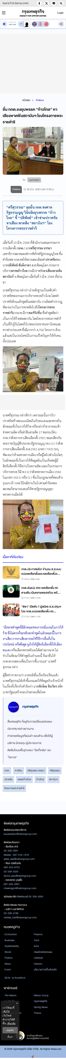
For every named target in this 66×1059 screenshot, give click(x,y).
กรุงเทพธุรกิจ (40, 1001)
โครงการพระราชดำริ (14, 788)
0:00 (10, 24)
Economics (11, 934)
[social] (39, 3)
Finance (38, 934)
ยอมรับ (10, 1030)
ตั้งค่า (10, 1036)
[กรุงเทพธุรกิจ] (33, 12)
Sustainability (12, 946)
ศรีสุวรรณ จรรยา (36, 770)
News (8, 964)
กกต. (7, 770)
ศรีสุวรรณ (55, 770)
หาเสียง (18, 770)
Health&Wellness (43, 952)
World (8, 952)
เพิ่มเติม (11, 1023)
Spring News (41, 1007)
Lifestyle (38, 958)
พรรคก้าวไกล (24, 779)
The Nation (10, 995)
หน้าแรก (26, 100)
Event (8, 969)
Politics (40, 100)
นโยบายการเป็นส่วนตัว (45, 969)
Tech (36, 940)
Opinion (38, 964)
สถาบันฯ (53, 779)
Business (9, 940)
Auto (36, 946)
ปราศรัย (8, 779)
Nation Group (41, 995)
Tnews (37, 1013)
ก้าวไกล (40, 779)
